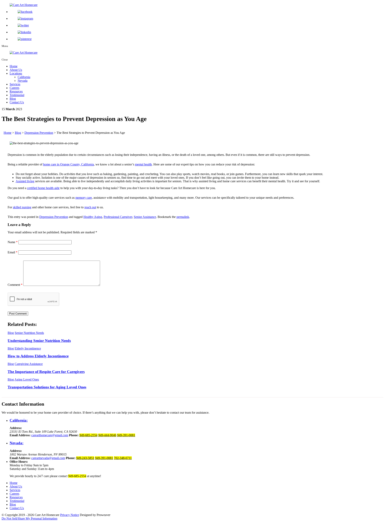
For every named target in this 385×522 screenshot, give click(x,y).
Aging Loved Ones (26, 379)
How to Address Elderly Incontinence (38, 356)
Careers (14, 88)
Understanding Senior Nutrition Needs (39, 341)
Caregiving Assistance (29, 364)
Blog (13, 98)
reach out (90, 207)
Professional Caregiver (118, 217)
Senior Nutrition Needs (29, 333)
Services (15, 84)
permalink (182, 217)
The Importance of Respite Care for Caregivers (46, 372)
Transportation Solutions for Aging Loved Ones (47, 387)
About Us (16, 70)
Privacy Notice (69, 515)
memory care (83, 197)
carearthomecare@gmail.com (49, 435)
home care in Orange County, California (68, 164)
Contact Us (17, 102)
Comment (15, 284)
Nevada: (16, 443)
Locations (16, 73)
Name (13, 242)
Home (13, 66)
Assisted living (25, 181)
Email (12, 252)
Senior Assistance (145, 217)
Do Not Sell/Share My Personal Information (29, 518)
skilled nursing (22, 207)
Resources (16, 91)
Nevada (22, 80)
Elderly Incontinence (28, 348)
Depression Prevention (53, 217)
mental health (143, 164)
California (24, 77)
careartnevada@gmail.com (48, 458)
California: (19, 420)
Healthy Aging (92, 217)
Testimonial (17, 95)
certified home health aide (43, 188)
